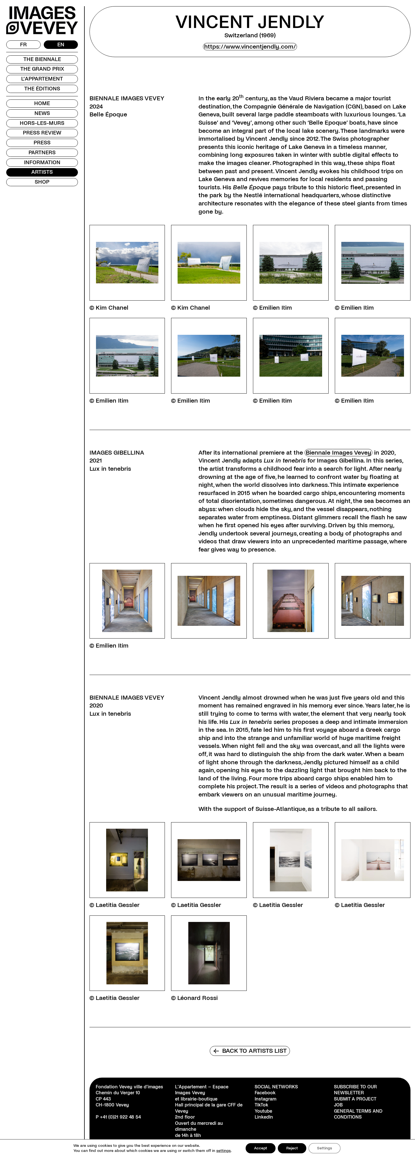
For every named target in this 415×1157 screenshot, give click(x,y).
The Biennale (42, 59)
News (42, 113)
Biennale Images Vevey (338, 452)
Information (42, 162)
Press (42, 143)
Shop (42, 182)
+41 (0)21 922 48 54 (120, 1117)
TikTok (261, 1104)
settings (223, 1151)
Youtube (263, 1111)
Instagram (265, 1099)
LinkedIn (264, 1117)
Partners (42, 152)
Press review (42, 133)
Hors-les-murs (42, 123)
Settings (324, 1148)
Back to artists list (250, 1050)
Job (338, 1104)
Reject (292, 1148)
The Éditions (42, 89)
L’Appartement (42, 79)
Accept (260, 1148)
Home (42, 103)
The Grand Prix (42, 69)
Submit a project (355, 1099)
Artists (42, 172)
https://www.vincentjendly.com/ (250, 46)
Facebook (265, 1092)
